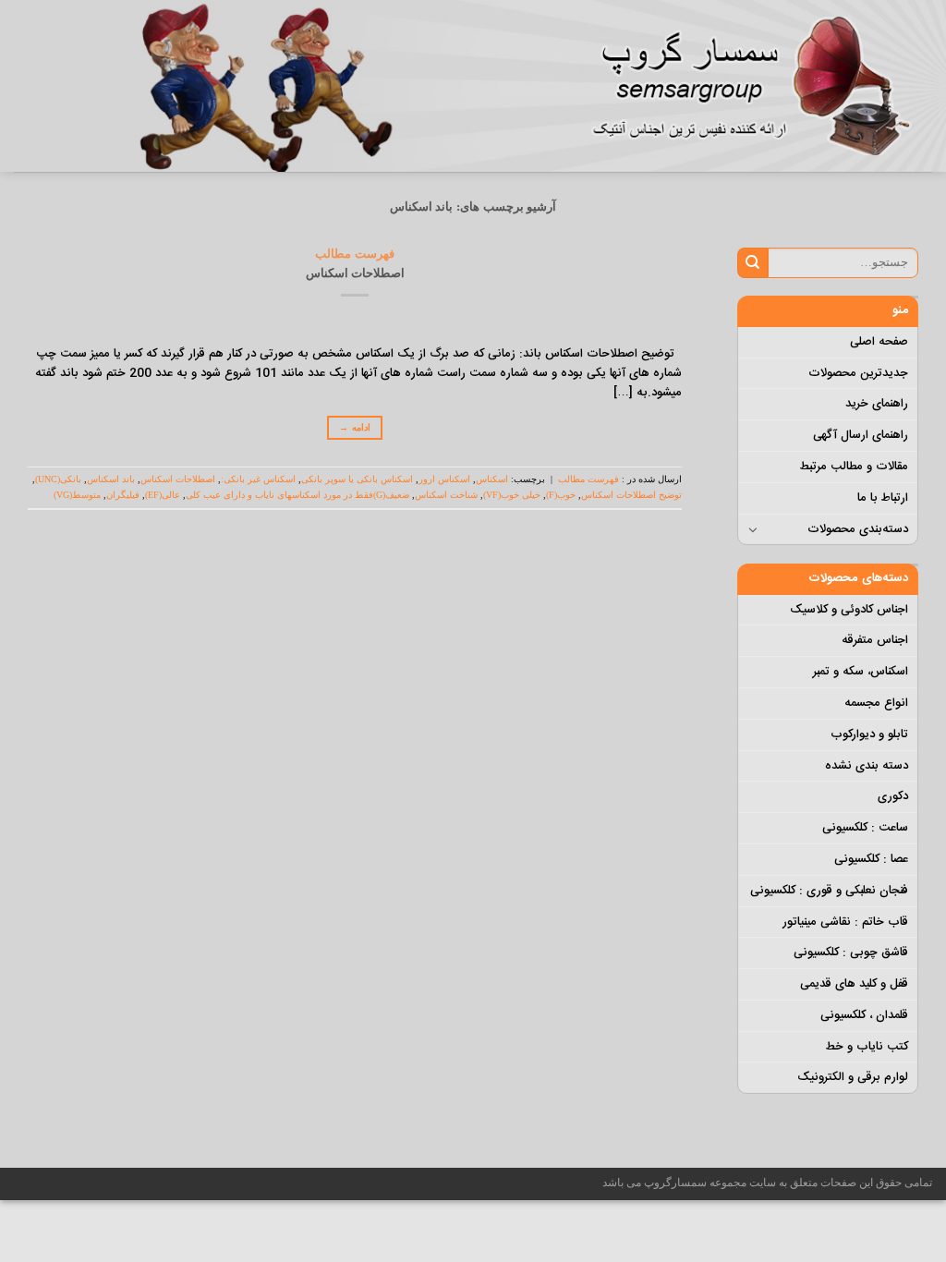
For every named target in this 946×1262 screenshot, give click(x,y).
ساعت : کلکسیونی (865, 828)
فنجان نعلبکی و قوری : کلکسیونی (829, 890)
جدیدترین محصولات (858, 373)
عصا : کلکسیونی (871, 859)
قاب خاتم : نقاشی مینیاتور (845, 922)
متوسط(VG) (77, 495)
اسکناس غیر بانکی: (258, 479)
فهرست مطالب (354, 254)
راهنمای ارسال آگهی (860, 435)
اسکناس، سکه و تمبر (860, 671)
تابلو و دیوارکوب (869, 734)
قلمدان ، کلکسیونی (864, 1015)
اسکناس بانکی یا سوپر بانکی (357, 479)
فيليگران (122, 495)
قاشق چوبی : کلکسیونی (851, 952)
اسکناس (492, 479)
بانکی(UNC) (58, 479)
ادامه (354, 427)
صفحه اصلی (879, 342)
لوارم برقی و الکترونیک (852, 1077)
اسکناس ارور (444, 479)
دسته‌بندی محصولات (857, 529)
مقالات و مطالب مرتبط (853, 466)
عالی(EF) (162, 495)
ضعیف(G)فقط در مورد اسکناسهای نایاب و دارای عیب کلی (297, 495)
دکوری (893, 796)
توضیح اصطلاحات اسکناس (631, 495)
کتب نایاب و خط (866, 1047)
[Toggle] (753, 529)
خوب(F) (561, 495)
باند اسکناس (111, 479)
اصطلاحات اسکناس (355, 273)
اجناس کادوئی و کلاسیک (849, 610)
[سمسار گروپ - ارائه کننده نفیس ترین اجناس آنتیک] (761, 86)
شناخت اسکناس (446, 495)
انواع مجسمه (876, 703)
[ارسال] (752, 262)
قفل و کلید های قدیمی (854, 984)
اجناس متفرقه (875, 640)
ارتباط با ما (882, 498)
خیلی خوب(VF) (511, 495)
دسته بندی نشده (866, 766)
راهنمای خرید (876, 403)
